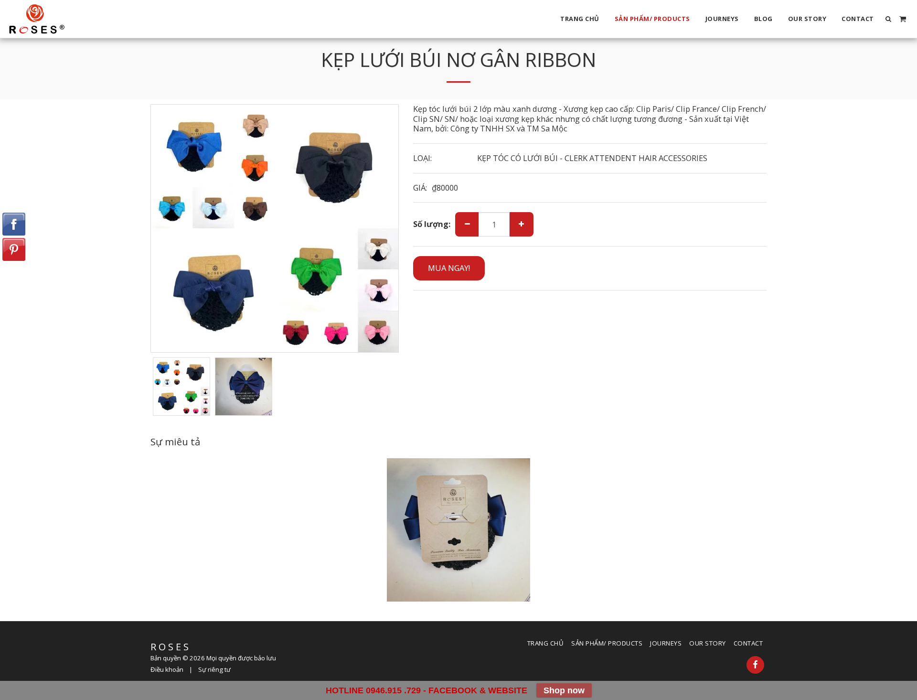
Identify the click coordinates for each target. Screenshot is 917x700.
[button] (888, 19)
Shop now (564, 690)
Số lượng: (431, 224)
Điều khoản (166, 669)
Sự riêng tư (214, 669)
